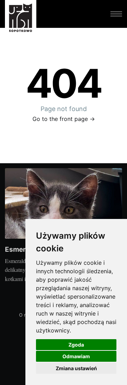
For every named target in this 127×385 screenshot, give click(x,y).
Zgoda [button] (76, 345)
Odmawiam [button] (76, 356)
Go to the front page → (63, 118)
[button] (116, 14)
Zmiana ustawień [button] (76, 368)
